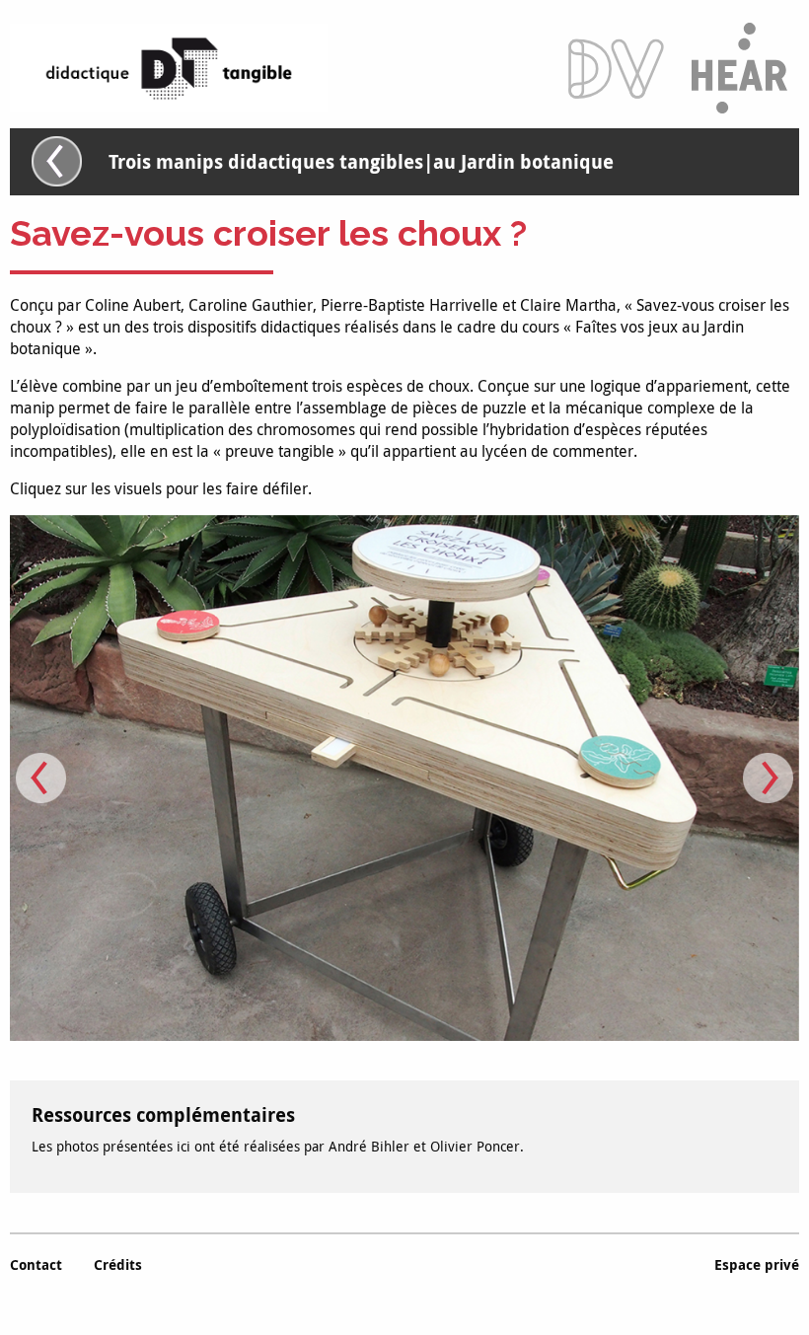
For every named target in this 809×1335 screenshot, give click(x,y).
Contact (36, 1264)
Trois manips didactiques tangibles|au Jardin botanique (361, 162)
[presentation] (41, 778)
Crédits (118, 1264)
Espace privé (756, 1264)
